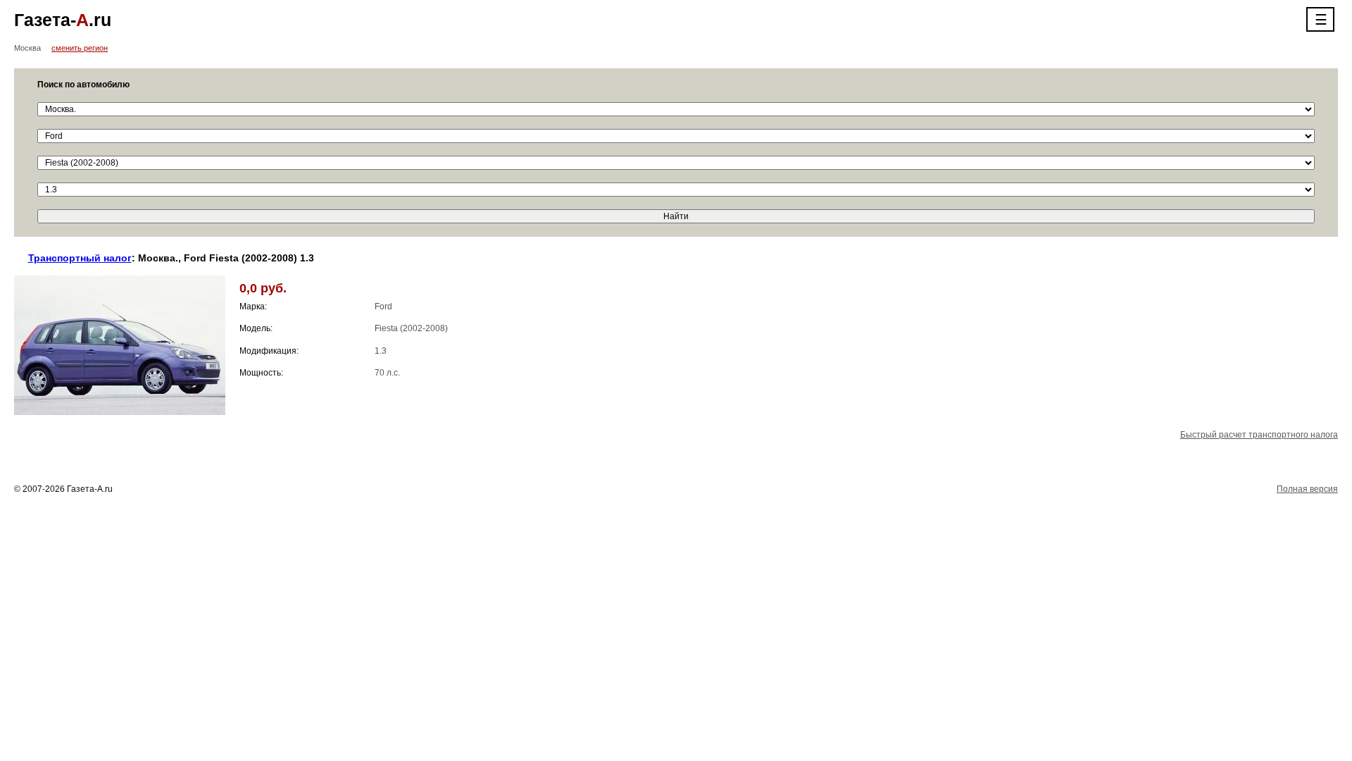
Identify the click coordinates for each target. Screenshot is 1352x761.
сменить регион (79, 48)
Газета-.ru (62, 20)
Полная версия (1307, 489)
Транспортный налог (80, 258)
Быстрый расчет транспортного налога (1259, 435)
